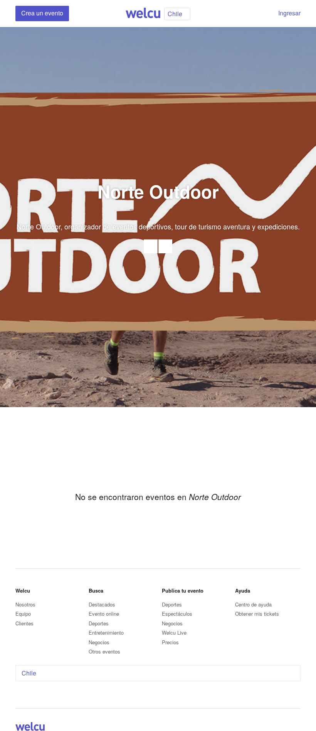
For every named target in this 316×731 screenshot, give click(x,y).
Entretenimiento (106, 632)
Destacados (102, 604)
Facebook (165, 246)
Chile (29, 673)
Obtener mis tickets (257, 613)
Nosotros (25, 604)
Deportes (99, 623)
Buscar (263, 13)
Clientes (24, 623)
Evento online (104, 613)
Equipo (23, 613)
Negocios (99, 642)
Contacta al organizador (151, 246)
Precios (170, 642)
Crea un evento (42, 12)
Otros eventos (104, 651)
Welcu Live (174, 632)
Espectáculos (177, 613)
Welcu (143, 13)
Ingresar (289, 12)
